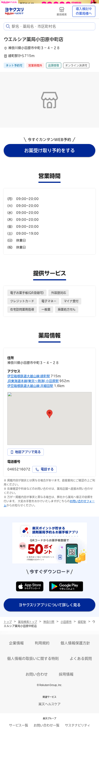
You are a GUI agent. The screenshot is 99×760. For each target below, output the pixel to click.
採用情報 (66, 674)
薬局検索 (62, 14)
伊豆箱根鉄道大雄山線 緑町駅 (28, 376)
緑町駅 (82, 621)
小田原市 (66, 621)
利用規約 (42, 643)
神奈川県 (48, 621)
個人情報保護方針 (75, 643)
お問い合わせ (37, 674)
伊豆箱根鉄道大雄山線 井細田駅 (30, 385)
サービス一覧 (18, 725)
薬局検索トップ (27, 621)
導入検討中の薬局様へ (84, 11)
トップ (8, 621)
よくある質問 (81, 658)
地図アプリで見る (28, 452)
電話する (47, 469)
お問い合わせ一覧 (46, 725)
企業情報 (16, 643)
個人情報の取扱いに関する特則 (33, 658)
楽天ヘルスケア (49, 704)
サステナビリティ (77, 725)
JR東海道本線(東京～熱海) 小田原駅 (33, 381)
